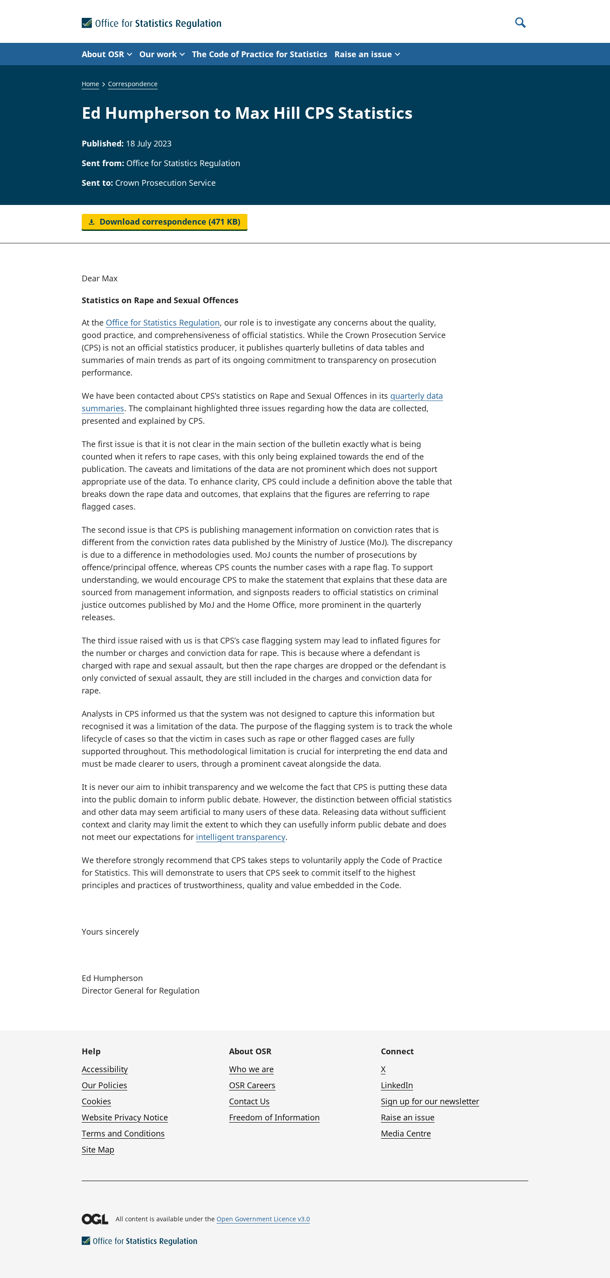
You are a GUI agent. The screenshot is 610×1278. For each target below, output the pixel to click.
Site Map (98, 1149)
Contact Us (249, 1101)
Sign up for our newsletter (430, 1101)
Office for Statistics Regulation (163, 322)
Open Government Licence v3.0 (263, 1219)
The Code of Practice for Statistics (259, 54)
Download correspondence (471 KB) (168, 221)
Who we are (251, 1069)
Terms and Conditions (123, 1133)
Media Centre (406, 1133)
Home (90, 83)
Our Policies (104, 1085)
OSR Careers (252, 1085)
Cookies (96, 1101)
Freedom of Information (274, 1117)
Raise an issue (408, 1117)
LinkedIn (397, 1085)
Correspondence (133, 83)
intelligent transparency (240, 836)
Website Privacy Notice (125, 1117)
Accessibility (105, 1069)
